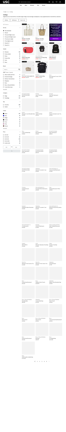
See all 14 (5, 128)
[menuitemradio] (11, 31)
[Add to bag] (33, 27)
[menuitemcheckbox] (11, 52)
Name (7, 72)
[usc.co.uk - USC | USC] (6, 2)
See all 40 (5, 89)
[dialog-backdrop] (55, 32)
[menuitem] (20, 5)
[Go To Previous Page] (35, 361)
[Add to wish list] (33, 25)
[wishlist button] (56, 2)
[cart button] (60, 2)
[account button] (53, 2)
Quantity (11, 72)
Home (8, 11)
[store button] (49, 2)
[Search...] (19, 2)
